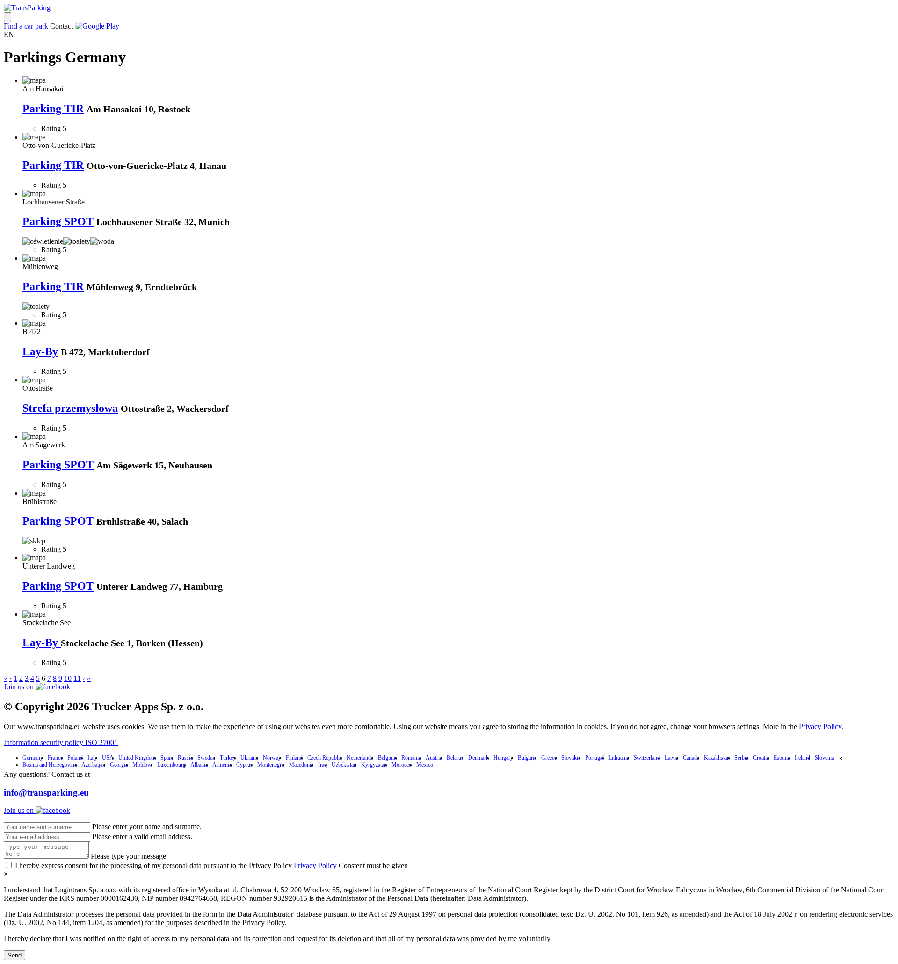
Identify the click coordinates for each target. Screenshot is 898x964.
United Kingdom (137, 757)
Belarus (455, 757)
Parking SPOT (58, 221)
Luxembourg (171, 764)
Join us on (20, 687)
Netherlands (360, 757)
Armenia (222, 764)
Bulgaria (527, 757)
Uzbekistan (344, 764)
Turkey (228, 757)
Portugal (594, 757)
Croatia (761, 757)
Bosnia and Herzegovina (49, 764)
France (55, 757)
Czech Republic (324, 757)
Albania (199, 764)
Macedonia (301, 764)
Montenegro (270, 764)
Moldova (142, 764)
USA (108, 757)
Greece (549, 757)
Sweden (206, 757)
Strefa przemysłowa (70, 408)
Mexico (424, 764)
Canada (691, 757)
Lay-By (40, 351)
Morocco (401, 764)
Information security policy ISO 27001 (61, 742)
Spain (166, 757)
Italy (92, 757)
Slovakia (570, 757)
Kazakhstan (717, 757)
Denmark (478, 757)
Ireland (802, 757)
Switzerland (647, 757)
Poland (75, 757)
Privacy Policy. (821, 726)
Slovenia (824, 757)
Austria (434, 757)
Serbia (741, 757)
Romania (411, 757)
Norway (272, 757)
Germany (32, 757)
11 (77, 678)
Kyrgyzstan (374, 764)
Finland (294, 757)
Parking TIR (53, 108)
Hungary (503, 757)
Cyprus (244, 764)
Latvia (671, 757)
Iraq (322, 764)
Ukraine (249, 757)
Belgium (387, 757)
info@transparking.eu (46, 792)
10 (68, 678)
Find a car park (26, 26)
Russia (185, 757)
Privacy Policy (315, 865)
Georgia (119, 764)
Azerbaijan (93, 764)
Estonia (782, 757)
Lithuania (618, 757)
